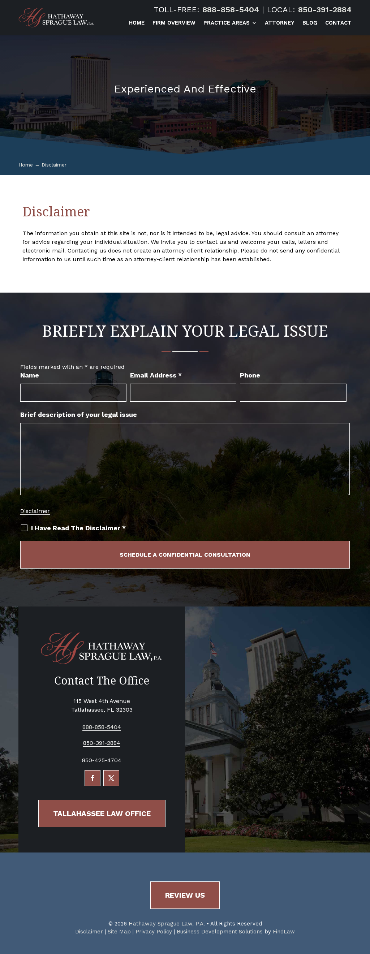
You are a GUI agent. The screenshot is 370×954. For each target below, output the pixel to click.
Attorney (279, 23)
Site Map (119, 931)
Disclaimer (35, 511)
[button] (363, 901)
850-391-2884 (325, 9)
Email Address (156, 375)
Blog (309, 23)
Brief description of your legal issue (78, 414)
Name (29, 375)
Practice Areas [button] (226, 23)
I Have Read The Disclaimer (78, 528)
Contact (338, 23)
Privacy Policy (153, 931)
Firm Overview (173, 23)
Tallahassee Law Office (102, 813)
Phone (250, 375)
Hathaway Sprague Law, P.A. (167, 923)
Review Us (185, 895)
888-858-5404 (230, 9)
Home (137, 23)
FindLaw (284, 931)
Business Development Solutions (220, 931)
